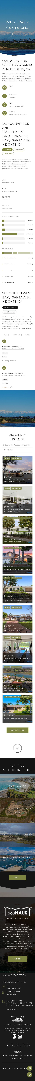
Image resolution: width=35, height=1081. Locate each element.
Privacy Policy (26, 1068)
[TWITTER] (12, 1045)
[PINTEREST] (27, 1045)
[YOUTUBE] (17, 1045)
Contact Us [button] (17, 959)
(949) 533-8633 (11, 994)
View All (17, 878)
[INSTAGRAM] (22, 1045)
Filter (10, 450)
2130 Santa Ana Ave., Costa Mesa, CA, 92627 (14, 375)
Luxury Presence (17, 1058)
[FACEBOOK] (7, 1045)
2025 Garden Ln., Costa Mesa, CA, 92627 (13, 348)
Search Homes (17, 730)
